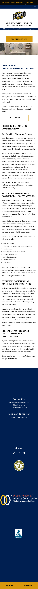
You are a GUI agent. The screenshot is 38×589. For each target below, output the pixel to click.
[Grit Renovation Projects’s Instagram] (13, 453)
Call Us (9, 585)
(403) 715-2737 (21, 405)
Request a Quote (19, 39)
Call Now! (15, 118)
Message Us (28, 585)
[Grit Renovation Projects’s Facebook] (19, 453)
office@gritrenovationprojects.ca (19, 402)
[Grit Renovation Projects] (19, 15)
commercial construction (27, 86)
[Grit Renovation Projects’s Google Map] (24, 453)
